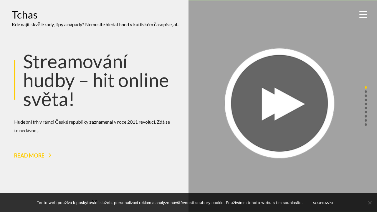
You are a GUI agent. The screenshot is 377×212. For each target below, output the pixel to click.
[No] (370, 203)
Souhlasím (323, 203)
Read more (29, 155)
